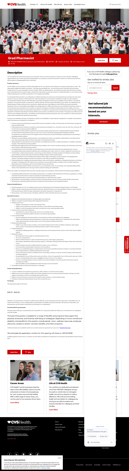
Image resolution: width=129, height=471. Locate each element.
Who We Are (58, 4)
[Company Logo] (16, 4)
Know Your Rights (11, 438)
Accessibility (97, 464)
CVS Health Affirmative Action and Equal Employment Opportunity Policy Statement (17, 434)
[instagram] (23, 454)
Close (60, 458)
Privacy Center (79, 464)
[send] (112, 442)
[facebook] (9, 454)
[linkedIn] (16, 454)
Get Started (103, 122)
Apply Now (101, 60)
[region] (100, 293)
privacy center (95, 151)
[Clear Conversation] (106, 143)
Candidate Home (79, 4)
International (105, 448)
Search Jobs (68, 4)
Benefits (80, 422)
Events (80, 432)
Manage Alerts (92, 93)
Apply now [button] (14, 352)
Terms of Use (89, 464)
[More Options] (88, 442)
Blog (79, 430)
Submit (115, 88)
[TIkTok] (37, 454)
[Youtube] (30, 454)
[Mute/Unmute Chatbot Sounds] (109, 143)
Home (57, 422)
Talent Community (83, 435)
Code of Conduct (106, 464)
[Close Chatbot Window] (113, 143)
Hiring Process (82, 427)
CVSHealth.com (117, 464)
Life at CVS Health (46, 4)
